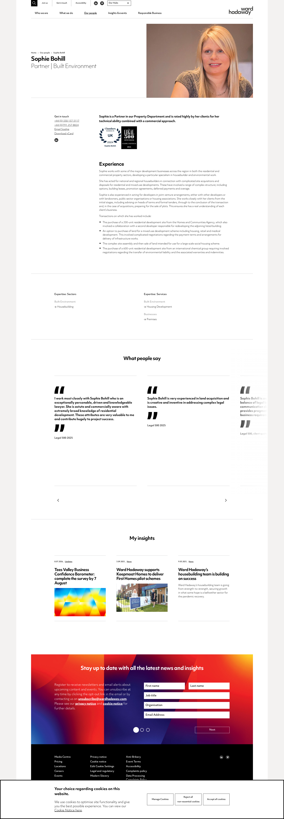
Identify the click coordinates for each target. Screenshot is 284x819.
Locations (60, 766)
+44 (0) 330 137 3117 (66, 121)
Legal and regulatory (102, 771)
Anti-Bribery (133, 757)
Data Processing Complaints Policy (136, 777)
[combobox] (119, 3)
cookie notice (113, 704)
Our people (90, 13)
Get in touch (62, 3)
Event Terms (133, 761)
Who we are (41, 13)
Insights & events (117, 13)
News (129, 561)
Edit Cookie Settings (102, 766)
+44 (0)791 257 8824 (66, 125)
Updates (68, 561)
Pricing (58, 761)
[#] (34, 3)
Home (33, 53)
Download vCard (63, 133)
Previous (58, 500)
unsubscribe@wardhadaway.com (102, 699)
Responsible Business (150, 13)
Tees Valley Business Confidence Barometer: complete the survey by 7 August (75, 576)
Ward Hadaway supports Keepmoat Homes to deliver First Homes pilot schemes (140, 574)
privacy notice (85, 704)
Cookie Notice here (68, 810)
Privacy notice (98, 757)
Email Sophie (61, 129)
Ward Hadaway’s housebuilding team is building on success (203, 574)
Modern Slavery (99, 776)
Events (58, 776)
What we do (66, 13)
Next (226, 500)
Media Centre (62, 757)
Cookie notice (98, 761)
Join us (45, 3)
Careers (59, 771)
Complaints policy (136, 771)
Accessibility (81, 3)
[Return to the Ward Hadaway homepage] (241, 10)
